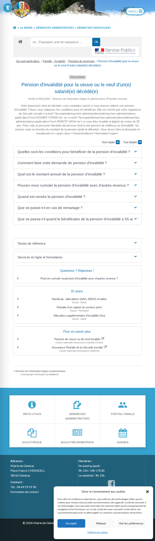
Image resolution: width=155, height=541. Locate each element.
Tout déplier (130, 142)
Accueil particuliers (28, 61)
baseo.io (54, 374)
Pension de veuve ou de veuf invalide (77, 339)
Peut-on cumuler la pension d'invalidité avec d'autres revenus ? (79, 278)
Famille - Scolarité (54, 61)
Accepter (71, 523)
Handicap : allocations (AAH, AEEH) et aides (79, 299)
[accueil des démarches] (20, 41)
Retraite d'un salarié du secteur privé (79, 307)
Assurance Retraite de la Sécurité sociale (77, 347)
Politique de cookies (98, 532)
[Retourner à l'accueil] (14, 28)
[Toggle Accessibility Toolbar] (8, 8)
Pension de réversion (81, 61)
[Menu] (135, 11)
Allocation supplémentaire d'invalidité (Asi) (79, 315)
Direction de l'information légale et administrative (40, 371)
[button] (147, 491)
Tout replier (109, 142)
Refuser (101, 523)
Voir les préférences (131, 523)
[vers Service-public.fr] (115, 51)
